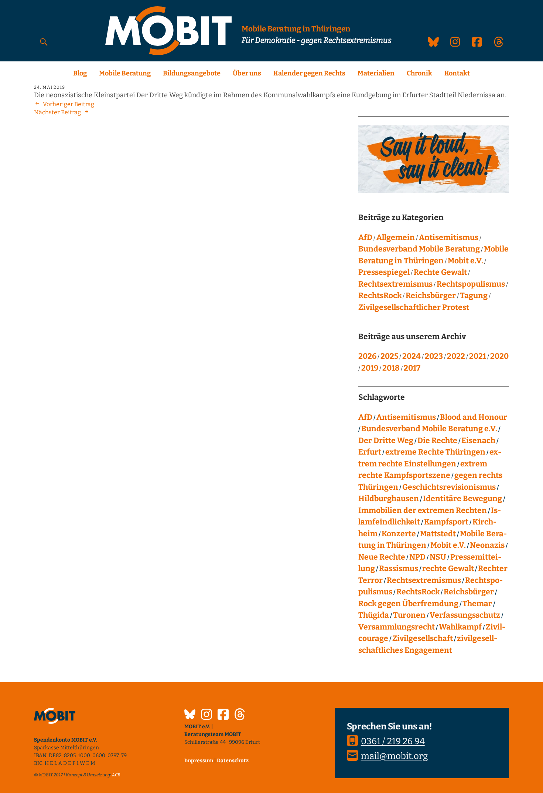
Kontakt (457, 73)
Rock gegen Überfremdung (408, 603)
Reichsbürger (431, 295)
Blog (80, 73)
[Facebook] (223, 715)
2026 (367, 356)
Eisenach (478, 440)
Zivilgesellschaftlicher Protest (413, 307)
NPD (417, 557)
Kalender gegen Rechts (309, 73)
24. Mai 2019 (49, 87)
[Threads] (239, 715)
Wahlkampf (460, 627)
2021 (477, 356)
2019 (369, 368)
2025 (389, 356)
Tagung (474, 295)
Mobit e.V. (465, 261)
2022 (456, 356)
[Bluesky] (189, 715)
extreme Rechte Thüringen (435, 452)
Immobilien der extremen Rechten (422, 510)
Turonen (409, 615)
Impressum (198, 760)
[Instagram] (206, 715)
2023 (434, 356)
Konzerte (399, 534)
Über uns (247, 73)
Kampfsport (446, 522)
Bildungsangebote (192, 73)
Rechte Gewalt (440, 272)
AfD (365, 237)
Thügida (373, 615)
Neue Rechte (381, 557)
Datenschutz (233, 760)
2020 (499, 356)
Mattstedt (438, 534)
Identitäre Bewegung (462, 498)
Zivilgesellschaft (422, 638)
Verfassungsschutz (465, 615)
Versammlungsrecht (396, 627)
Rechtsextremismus (395, 284)
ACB (116, 774)
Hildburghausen (388, 498)
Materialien (376, 73)
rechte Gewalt (448, 568)
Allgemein (395, 237)
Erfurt (369, 452)
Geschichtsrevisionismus (449, 487)
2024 (411, 356)
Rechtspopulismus (471, 284)
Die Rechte (437, 440)
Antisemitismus (448, 237)
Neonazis (487, 545)
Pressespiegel (384, 272)
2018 (391, 368)
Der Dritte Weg (385, 440)
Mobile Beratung (125, 73)
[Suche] (44, 42)
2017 (412, 368)
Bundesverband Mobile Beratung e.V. (429, 428)
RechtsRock (380, 295)
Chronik (419, 73)
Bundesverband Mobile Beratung (419, 249)
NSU (438, 557)
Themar (477, 603)
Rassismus (398, 568)
